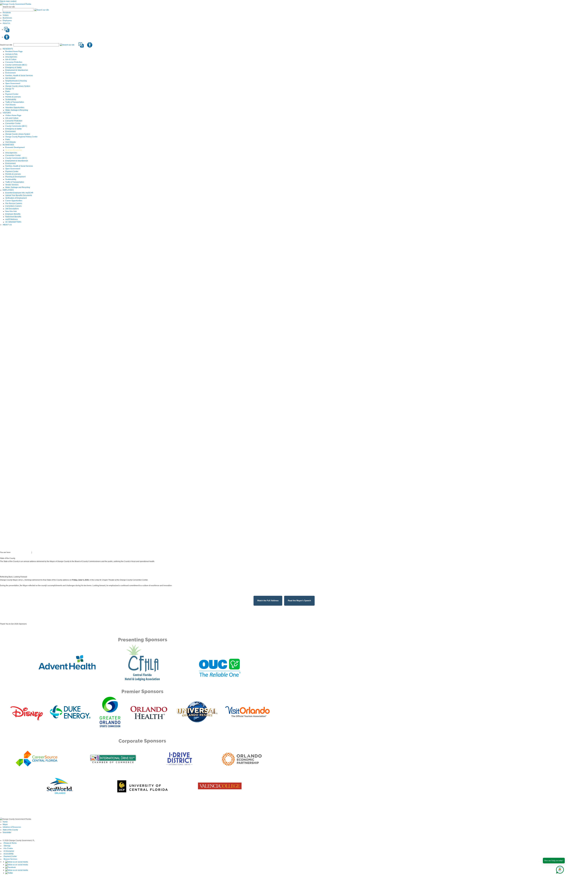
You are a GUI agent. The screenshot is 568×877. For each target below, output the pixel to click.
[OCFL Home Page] (15, 4)
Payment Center (10, 856)
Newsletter (7, 832)
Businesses (7, 18)
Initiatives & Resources (12, 827)
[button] (41, 10)
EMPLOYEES (8, 190)
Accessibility (8, 854)
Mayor (5, 824)
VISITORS (7, 113)
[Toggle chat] (559, 869)
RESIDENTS (8, 49)
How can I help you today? (553, 861)
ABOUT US (7, 225)
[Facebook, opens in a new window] (10, 867)
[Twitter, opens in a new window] (9, 873)
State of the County (10, 830)
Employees (7, 21)
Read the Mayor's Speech (299, 600)
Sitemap (7, 846)
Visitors (6, 15)
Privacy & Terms (10, 843)
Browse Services (10, 859)
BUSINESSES (8, 145)
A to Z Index (8, 848)
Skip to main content (8, 1)
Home (5, 822)
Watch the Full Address (268, 600)
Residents (7, 13)
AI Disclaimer (9, 851)
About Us (6, 23)
